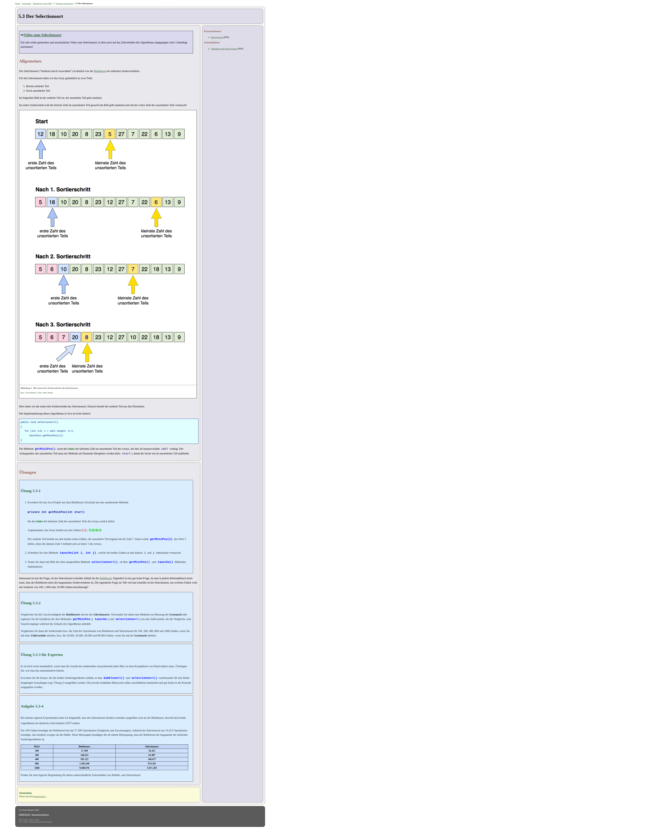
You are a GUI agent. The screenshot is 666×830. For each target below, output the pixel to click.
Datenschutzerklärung (40, 815)
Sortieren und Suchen (64, 3)
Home (17, 3)
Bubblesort (100, 71)
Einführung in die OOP (42, 3)
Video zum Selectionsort (42, 35)
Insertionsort (40, 796)
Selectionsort (217, 37)
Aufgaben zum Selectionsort (224, 49)
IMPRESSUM (24, 815)
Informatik (26, 3)
